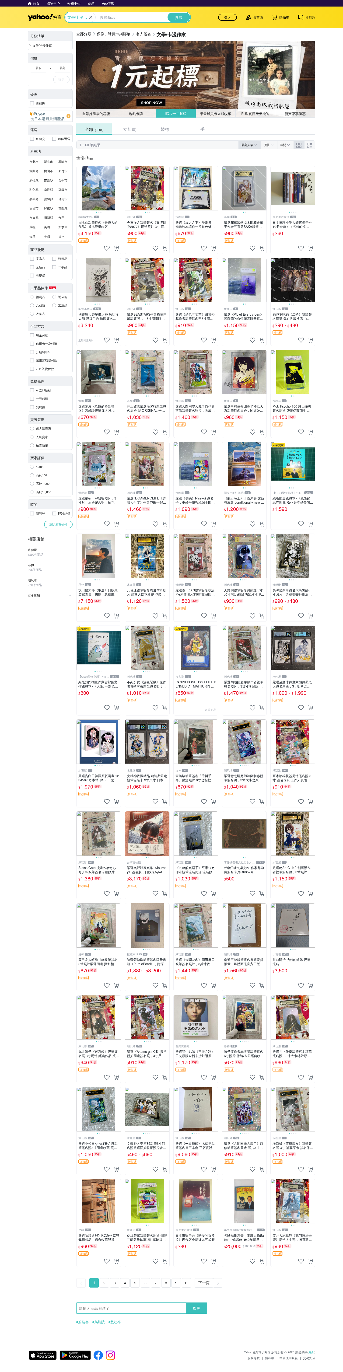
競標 (165, 129)
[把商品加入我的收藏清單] (107, 248)
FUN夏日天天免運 (255, 113)
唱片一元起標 (175, 113)
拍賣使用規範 (289, 1358)
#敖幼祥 (114, 1322)
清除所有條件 (58, 524)
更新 (311, 1352)
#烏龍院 (98, 1322)
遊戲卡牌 (136, 113)
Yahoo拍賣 (45, 17)
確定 (61, 79)
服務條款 (254, 1358)
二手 (200, 129)
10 (186, 1282)
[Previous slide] (80, 188)
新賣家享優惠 (295, 113)
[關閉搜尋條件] (91, 17)
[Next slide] (118, 188)
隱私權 (269, 1358)
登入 (227, 17)
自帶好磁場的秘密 (96, 113)
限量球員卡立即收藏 (215, 113)
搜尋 (196, 1308)
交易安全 (309, 1358)
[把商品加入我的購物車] (116, 248)
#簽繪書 (82, 1322)
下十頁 (204, 1282)
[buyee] (50, 116)
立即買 (129, 129)
